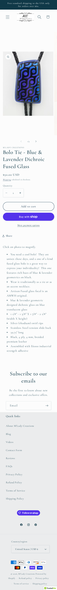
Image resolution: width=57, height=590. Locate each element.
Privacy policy (42, 578)
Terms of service (21, 583)
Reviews (10, 458)
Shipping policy (39, 583)
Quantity (7, 185)
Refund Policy (14, 482)
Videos (9, 442)
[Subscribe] (47, 405)
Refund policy (25, 578)
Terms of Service (15, 490)
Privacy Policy (14, 474)
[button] (7, 17)
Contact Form (14, 450)
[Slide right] (36, 141)
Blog (8, 434)
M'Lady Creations (26, 574)
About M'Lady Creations (20, 425)
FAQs (9, 466)
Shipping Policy (15, 498)
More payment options (28, 225)
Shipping (7, 179)
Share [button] (9, 235)
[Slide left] (21, 141)
